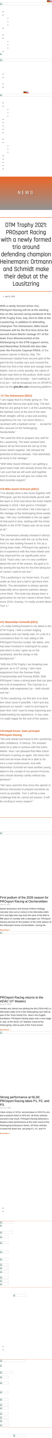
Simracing (10, 126)
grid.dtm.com (21, 386)
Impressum (18, 1289)
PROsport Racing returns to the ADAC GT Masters (21, 999)
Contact (8, 77)
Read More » (5, 930)
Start (7, 11)
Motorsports (10, 15)
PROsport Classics (26, 1191)
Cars (12, 18)
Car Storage (26, 1187)
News (7, 74)
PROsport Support (26, 1174)
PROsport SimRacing (26, 1196)
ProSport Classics (13, 122)
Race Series (16, 21)
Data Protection (31, 1289)
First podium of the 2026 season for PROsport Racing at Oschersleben (24, 899)
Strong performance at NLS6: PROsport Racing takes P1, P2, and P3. (24, 1101)
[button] (26, 31)
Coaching (26, 1183)
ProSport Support (13, 28)
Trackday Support (26, 1178)
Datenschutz (31, 1429)
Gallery (13, 25)
